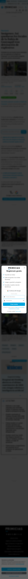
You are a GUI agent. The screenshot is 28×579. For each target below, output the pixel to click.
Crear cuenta (14, 304)
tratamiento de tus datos (14, 308)
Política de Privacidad (19, 307)
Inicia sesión (18, 311)
